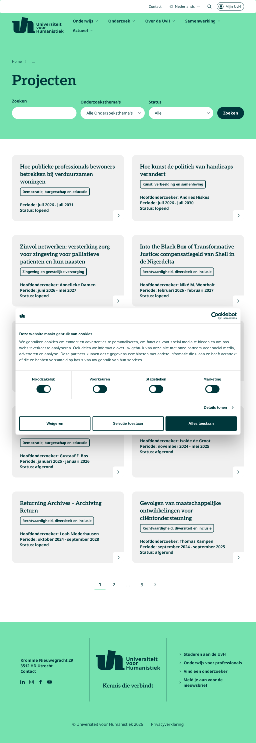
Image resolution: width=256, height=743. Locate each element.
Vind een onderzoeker (206, 671)
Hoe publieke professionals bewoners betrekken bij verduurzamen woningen (67, 174)
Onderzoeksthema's (100, 102)
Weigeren (54, 423)
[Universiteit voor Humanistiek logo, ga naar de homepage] (38, 25)
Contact (155, 6)
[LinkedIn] (22, 682)
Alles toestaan (201, 423)
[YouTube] (50, 682)
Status (155, 102)
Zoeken (19, 101)
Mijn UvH (233, 6)
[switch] (100, 389)
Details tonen (215, 407)
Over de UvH (157, 21)
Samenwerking (200, 21)
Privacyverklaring (167, 724)
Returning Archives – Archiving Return (61, 507)
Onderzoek (119, 21)
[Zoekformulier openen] (209, 6)
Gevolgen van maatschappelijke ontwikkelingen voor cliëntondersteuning (180, 511)
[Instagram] (32, 682)
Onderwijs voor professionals (213, 663)
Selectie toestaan (128, 423)
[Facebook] (40, 682)
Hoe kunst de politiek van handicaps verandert (186, 171)
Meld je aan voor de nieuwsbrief (203, 682)
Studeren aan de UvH (205, 654)
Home (17, 61)
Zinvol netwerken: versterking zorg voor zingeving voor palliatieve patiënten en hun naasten (65, 254)
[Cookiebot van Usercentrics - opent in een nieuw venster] (215, 316)
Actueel (80, 30)
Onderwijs (83, 21)
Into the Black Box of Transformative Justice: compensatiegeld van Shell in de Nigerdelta (187, 254)
